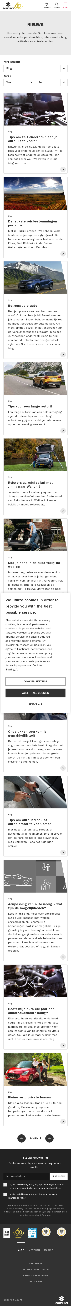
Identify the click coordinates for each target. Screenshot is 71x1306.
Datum (7, 76)
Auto (21, 1250)
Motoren (34, 1250)
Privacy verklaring (35, 1275)
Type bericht (11, 62)
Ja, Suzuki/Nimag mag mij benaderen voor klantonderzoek (32, 1196)
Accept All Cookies (35, 693)
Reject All (35, 704)
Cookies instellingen (35, 1269)
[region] (35, 653)
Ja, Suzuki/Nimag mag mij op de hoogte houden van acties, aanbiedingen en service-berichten (36, 1186)
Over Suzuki (36, 1263)
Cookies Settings (36, 681)
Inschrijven (59, 1176)
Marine (48, 1250)
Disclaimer (35, 1281)
